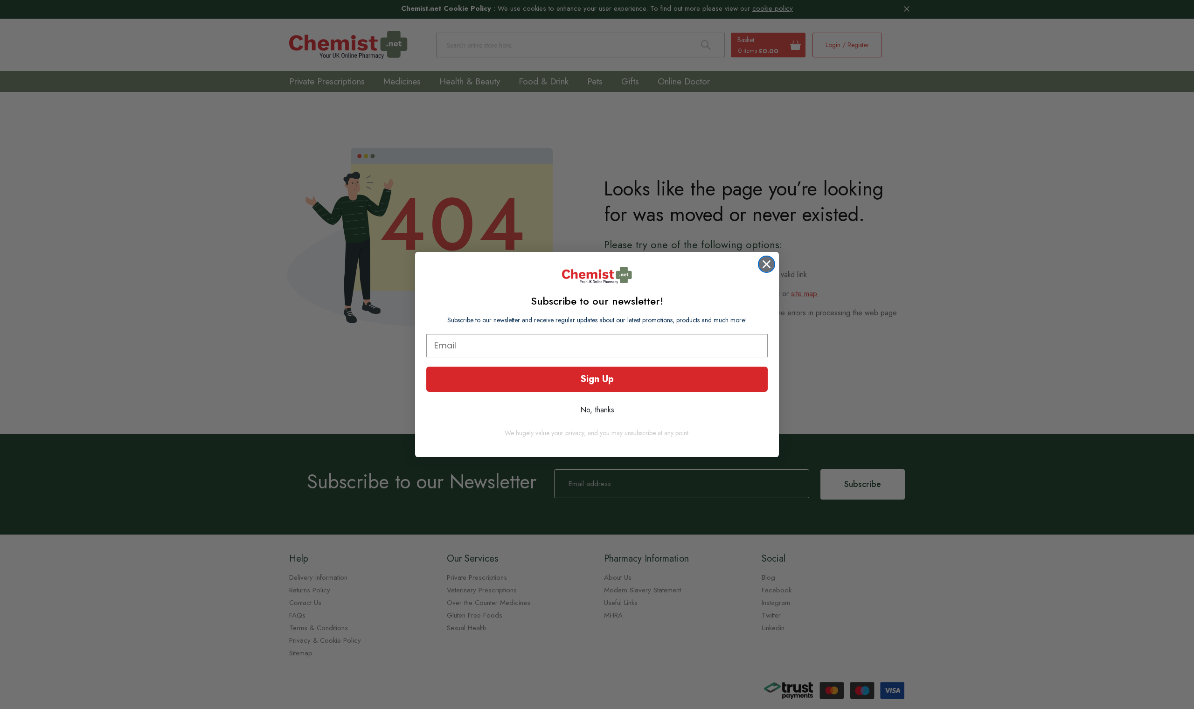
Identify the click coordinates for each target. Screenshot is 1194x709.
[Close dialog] (766, 264)
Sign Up (597, 379)
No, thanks (597, 409)
